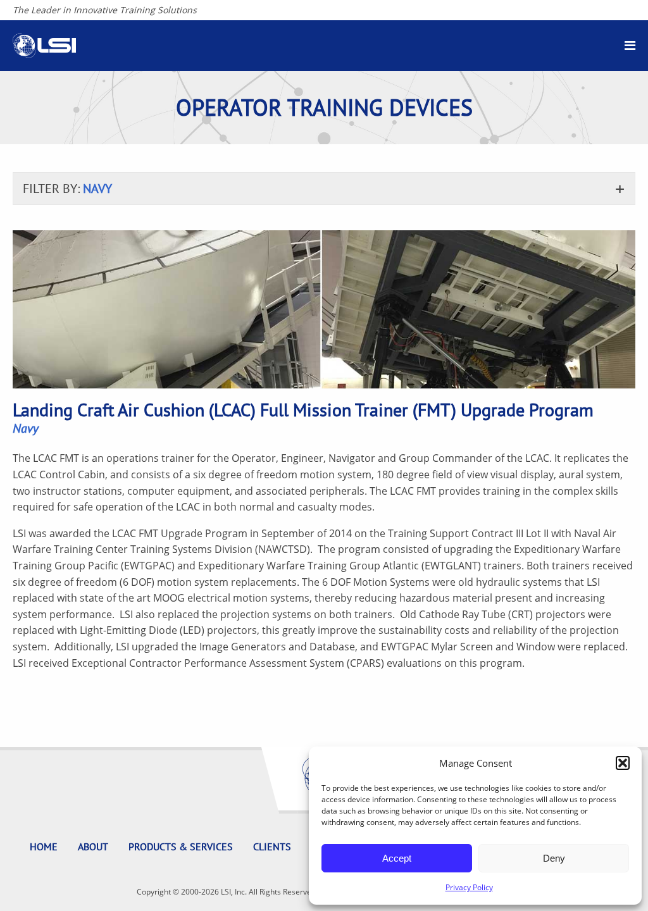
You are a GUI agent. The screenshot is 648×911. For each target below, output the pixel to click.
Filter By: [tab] (67, 188)
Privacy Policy (469, 887)
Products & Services (180, 846)
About (93, 846)
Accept (396, 858)
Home (44, 846)
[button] (622, 763)
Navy (26, 428)
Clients (272, 846)
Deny (554, 858)
